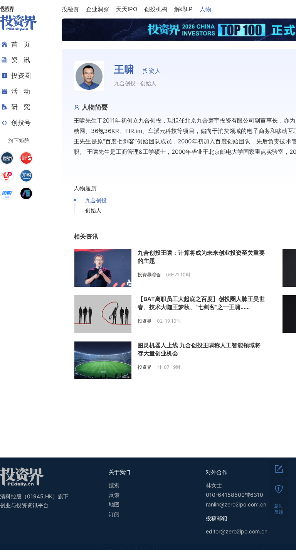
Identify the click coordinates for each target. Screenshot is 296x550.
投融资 (70, 9)
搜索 (114, 485)
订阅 (114, 514)
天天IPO (126, 9)
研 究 (20, 107)
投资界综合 (149, 275)
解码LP (183, 9)
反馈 (114, 494)
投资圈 (21, 75)
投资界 (144, 321)
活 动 (20, 91)
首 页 (20, 44)
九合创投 (96, 200)
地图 (114, 504)
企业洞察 (97, 9)
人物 (205, 9)
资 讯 (20, 60)
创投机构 (155, 9)
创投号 (21, 122)
